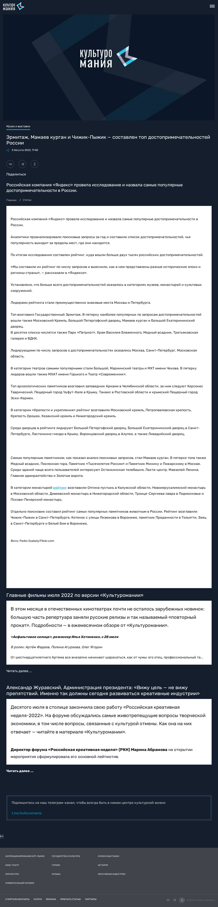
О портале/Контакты (17, 899)
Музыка (56, 874)
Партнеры (90, 899)
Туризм (56, 865)
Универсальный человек (19, 883)
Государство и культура (66, 856)
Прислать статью (70, 899)
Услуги (38, 899)
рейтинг (60, 488)
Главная (11, 200)
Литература (12, 874)
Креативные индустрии (111, 874)
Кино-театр (12, 865)
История (103, 865)
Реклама (51, 899)
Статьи (27, 199)
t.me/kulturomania (27, 813)
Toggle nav (212, 6)
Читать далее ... (19, 671)
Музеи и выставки (108, 856)
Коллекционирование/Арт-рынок (24, 856)
